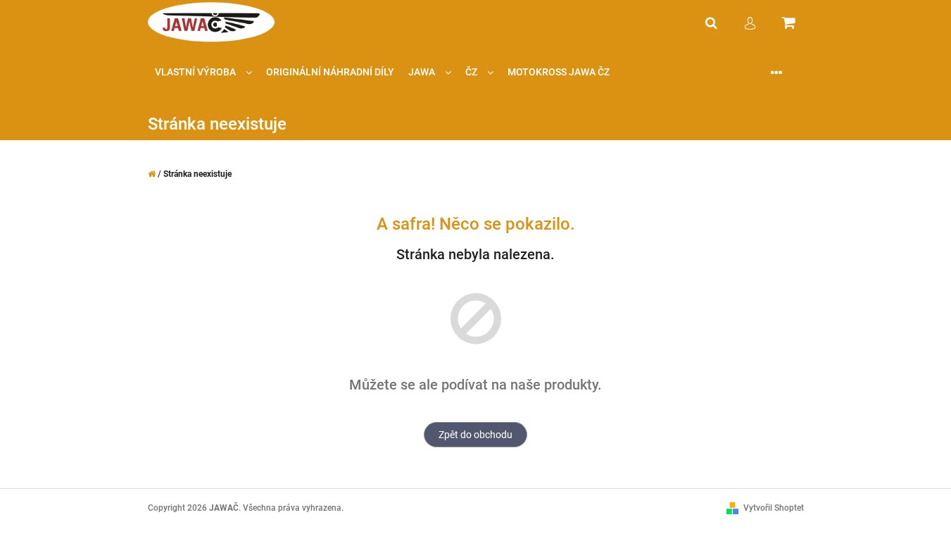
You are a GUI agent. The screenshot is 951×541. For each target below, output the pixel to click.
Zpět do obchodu (475, 434)
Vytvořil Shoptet (773, 508)
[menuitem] (203, 72)
